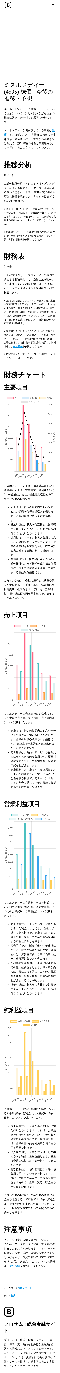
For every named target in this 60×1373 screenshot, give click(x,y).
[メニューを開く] (53, 5)
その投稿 (18, 346)
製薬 (13, 1295)
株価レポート (25, 1287)
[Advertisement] (30, 44)
